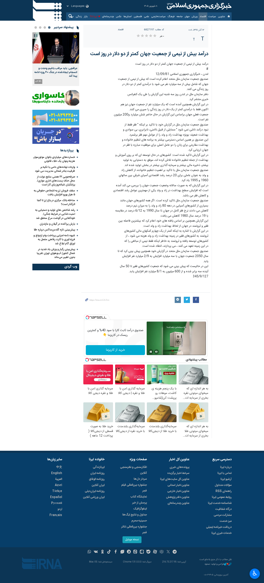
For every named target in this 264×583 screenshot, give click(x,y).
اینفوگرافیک (140, 508)
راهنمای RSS (224, 491)
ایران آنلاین (98, 485)
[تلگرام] (175, 552)
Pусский (56, 503)
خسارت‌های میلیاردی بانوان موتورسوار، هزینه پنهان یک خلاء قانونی (54, 159)
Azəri (58, 485)
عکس (118, 16)
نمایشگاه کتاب (139, 496)
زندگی (79, 16)
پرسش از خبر (139, 502)
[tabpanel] (55, 59)
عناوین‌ (221, 16)
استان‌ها (128, 16)
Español (56, 497)
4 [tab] (35, 27)
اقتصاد (203, 16)
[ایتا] (135, 552)
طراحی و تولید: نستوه (214, 564)
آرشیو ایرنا (226, 479)
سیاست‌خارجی (158, 16)
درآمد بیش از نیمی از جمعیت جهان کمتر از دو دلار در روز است (149, 54)
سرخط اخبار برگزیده (178, 473)
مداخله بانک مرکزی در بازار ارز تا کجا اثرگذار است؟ (56, 202)
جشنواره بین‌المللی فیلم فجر (134, 488)
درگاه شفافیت (223, 509)
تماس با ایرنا (224, 473)
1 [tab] (49, 27)
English (56, 473)
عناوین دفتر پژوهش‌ (177, 497)
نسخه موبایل (132, 540)
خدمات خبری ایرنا (221, 533)
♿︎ (255, 573)
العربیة (58, 479)
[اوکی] (102, 552)
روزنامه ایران (97, 473)
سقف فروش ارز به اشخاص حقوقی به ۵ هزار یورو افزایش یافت (54, 192)
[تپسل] (87, 317)
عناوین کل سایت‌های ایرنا (174, 479)
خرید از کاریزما (115, 350)
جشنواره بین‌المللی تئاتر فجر (134, 529)
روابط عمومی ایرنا (222, 497)
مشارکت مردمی (223, 515)
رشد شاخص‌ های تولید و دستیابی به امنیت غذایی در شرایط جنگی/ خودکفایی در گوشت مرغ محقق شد (55, 214)
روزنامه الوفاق (97, 479)
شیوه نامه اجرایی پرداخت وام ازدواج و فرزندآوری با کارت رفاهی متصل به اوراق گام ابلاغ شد (54, 239)
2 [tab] (45, 27)
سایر (71, 16)
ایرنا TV (93, 16)
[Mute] (156, 351)
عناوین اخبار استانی (178, 485)
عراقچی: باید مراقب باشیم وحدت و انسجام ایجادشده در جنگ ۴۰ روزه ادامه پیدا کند (55, 72)
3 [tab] (40, 27)
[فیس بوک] (115, 552)
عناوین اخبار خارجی (178, 491)
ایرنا (199, 6)
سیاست (212, 16)
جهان (187, 16)
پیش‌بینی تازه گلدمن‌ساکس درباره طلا (54, 230)
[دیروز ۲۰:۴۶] (55, 47)
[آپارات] (155, 552)
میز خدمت (226, 521)
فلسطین (138, 16)
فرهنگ (171, 16)
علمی (146, 16)
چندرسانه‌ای (108, 16)
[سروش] (129, 552)
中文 (59, 467)
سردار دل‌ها (140, 479)
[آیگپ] (142, 552)
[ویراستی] (122, 552)
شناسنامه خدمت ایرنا (220, 503)
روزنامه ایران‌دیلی (95, 491)
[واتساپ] (89, 552)
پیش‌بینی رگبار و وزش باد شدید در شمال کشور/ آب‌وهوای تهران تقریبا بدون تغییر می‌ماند (56, 253)
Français (56, 515)
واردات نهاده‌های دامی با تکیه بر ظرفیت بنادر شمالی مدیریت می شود (55, 169)
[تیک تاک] (109, 552)
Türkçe (57, 491)
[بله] (148, 552)
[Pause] (150, 351)
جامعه (180, 16)
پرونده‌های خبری (179, 467)
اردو (60, 509)
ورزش (195, 16)
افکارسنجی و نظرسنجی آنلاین (133, 470)
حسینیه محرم (139, 520)
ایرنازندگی (99, 467)
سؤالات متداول (223, 485)
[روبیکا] (161, 552)
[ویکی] (96, 552)
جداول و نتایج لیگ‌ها (134, 514)
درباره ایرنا (226, 467)
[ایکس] (168, 552)
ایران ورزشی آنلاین (94, 497)
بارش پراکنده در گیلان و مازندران (57, 224)
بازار (86, 16)
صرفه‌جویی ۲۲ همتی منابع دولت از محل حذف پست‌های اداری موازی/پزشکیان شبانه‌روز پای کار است (56, 181)
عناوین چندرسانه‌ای (178, 503)
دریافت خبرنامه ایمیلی (219, 527)
